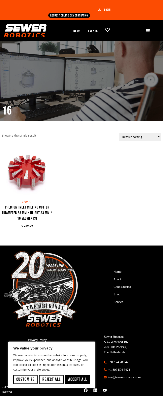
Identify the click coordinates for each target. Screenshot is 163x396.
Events (93, 31)
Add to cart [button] (27, 191)
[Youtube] (105, 390)
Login (107, 10)
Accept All (77, 379)
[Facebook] (86, 390)
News (77, 31)
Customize (25, 379)
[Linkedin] (95, 390)
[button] (148, 30)
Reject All (51, 379)
